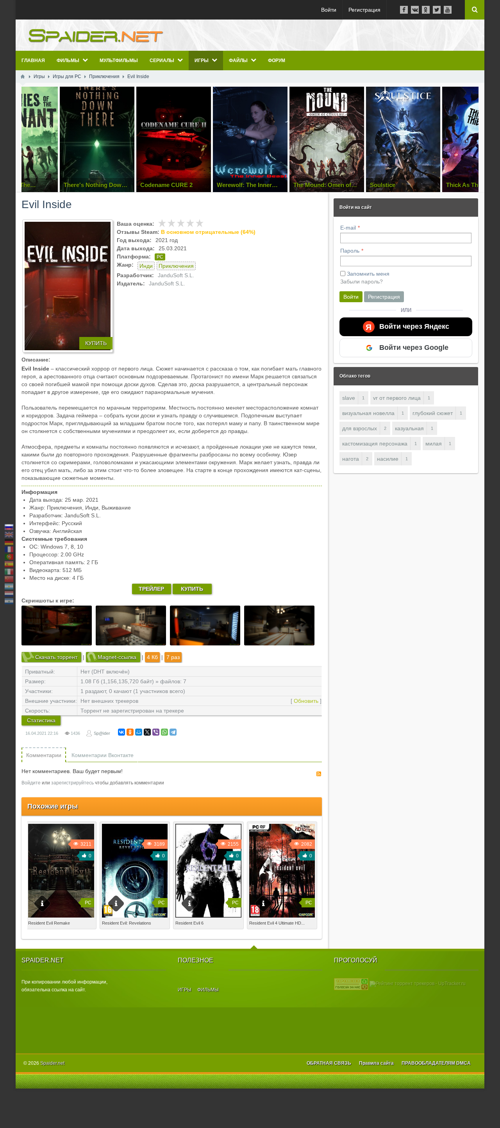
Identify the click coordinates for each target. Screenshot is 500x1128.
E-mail (348, 228)
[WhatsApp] (164, 732)
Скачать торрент (56, 657)
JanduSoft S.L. (176, 275)
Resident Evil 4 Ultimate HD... (277, 923)
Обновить (306, 701)
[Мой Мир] (138, 732)
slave (348, 398)
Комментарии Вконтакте (102, 755)
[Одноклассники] (130, 732)
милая (433, 443)
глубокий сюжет (432, 413)
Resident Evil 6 (189, 923)
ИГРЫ (184, 990)
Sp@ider (102, 733)
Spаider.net (52, 1063)
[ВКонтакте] (121, 732)
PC (160, 257)
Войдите (31, 783)
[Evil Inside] (68, 286)
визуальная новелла (368, 413)
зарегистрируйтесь (72, 783)
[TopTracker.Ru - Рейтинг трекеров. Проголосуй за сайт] (351, 984)
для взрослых (359, 428)
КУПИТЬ (96, 343)
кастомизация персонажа (374, 443)
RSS (319, 774)
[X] (147, 732)
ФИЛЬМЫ (208, 990)
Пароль (349, 251)
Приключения (176, 266)
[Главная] (23, 76)
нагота (350, 459)
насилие (387, 459)
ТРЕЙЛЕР (151, 589)
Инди (146, 266)
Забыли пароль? (361, 281)
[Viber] (155, 732)
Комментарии (43, 755)
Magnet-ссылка (117, 657)
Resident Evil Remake (49, 923)
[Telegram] (173, 732)
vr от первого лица (397, 398)
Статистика (41, 720)
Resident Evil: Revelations (126, 923)
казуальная (409, 428)
